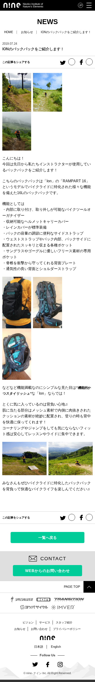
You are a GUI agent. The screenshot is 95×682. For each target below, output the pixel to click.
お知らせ (27, 32)
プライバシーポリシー (67, 629)
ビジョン (28, 622)
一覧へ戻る (47, 537)
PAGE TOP (72, 586)
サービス (44, 622)
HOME (8, 32)
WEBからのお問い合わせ (47, 571)
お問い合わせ (39, 629)
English (56, 646)
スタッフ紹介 (64, 622)
